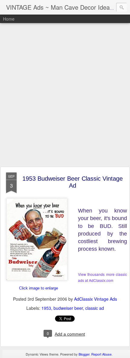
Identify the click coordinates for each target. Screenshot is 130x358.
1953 (46, 308)
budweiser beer (68, 308)
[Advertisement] (65, 95)
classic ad (94, 308)
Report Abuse (101, 354)
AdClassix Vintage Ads (95, 299)
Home (9, 19)
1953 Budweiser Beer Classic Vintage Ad (72, 182)
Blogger (84, 354)
